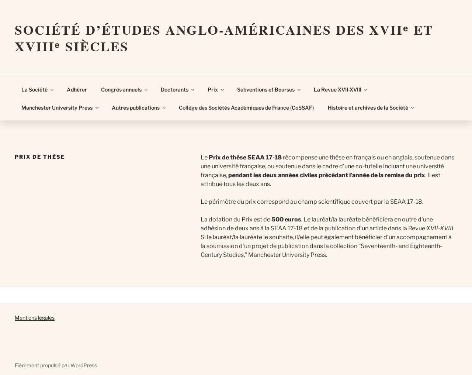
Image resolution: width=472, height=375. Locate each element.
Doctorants (174, 89)
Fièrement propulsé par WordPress (56, 365)
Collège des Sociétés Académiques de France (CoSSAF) (246, 107)
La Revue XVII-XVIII (337, 89)
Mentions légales (35, 317)
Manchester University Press (57, 107)
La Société (34, 89)
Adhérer (77, 89)
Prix (213, 89)
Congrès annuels (121, 89)
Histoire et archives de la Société (368, 107)
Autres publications (136, 107)
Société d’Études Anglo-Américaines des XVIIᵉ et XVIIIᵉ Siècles (224, 38)
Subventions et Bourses (266, 89)
